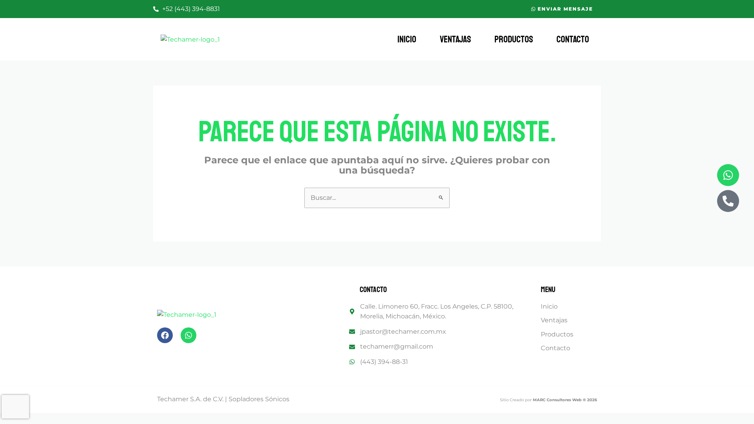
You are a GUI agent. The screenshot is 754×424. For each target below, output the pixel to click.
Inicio (406, 39)
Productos (513, 39)
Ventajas (455, 39)
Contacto (572, 39)
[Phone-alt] (728, 201)
